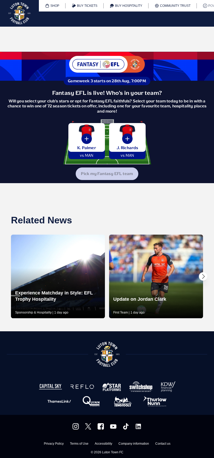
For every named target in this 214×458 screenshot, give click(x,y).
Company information (133, 443)
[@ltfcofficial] (126, 426)
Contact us (162, 443)
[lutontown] (76, 426)
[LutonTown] (88, 426)
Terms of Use (79, 443)
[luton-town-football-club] (138, 426)
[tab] (52, 5)
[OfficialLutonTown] (113, 426)
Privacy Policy (54, 443)
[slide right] (203, 276)
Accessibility (103, 443)
